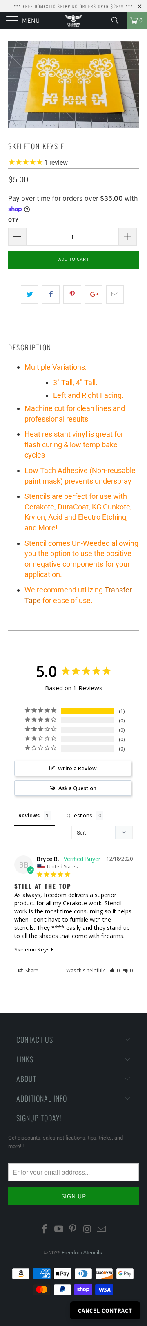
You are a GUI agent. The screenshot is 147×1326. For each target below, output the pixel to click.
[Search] (118, 20)
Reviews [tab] (29, 815)
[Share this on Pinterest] (72, 294)
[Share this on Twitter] (29, 294)
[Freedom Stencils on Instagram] (87, 1229)
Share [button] (31, 970)
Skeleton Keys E (34, 949)
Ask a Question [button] (77, 788)
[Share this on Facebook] (51, 294)
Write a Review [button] (77, 768)
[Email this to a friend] (115, 294)
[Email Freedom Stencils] (102, 1229)
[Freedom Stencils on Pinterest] (73, 1229)
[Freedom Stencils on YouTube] (59, 1229)
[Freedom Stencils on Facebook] (45, 1229)
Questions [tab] (79, 815)
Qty (13, 220)
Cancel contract (105, 1310)
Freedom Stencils (82, 1253)
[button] (114, 970)
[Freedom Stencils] (73, 20)
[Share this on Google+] (93, 294)
